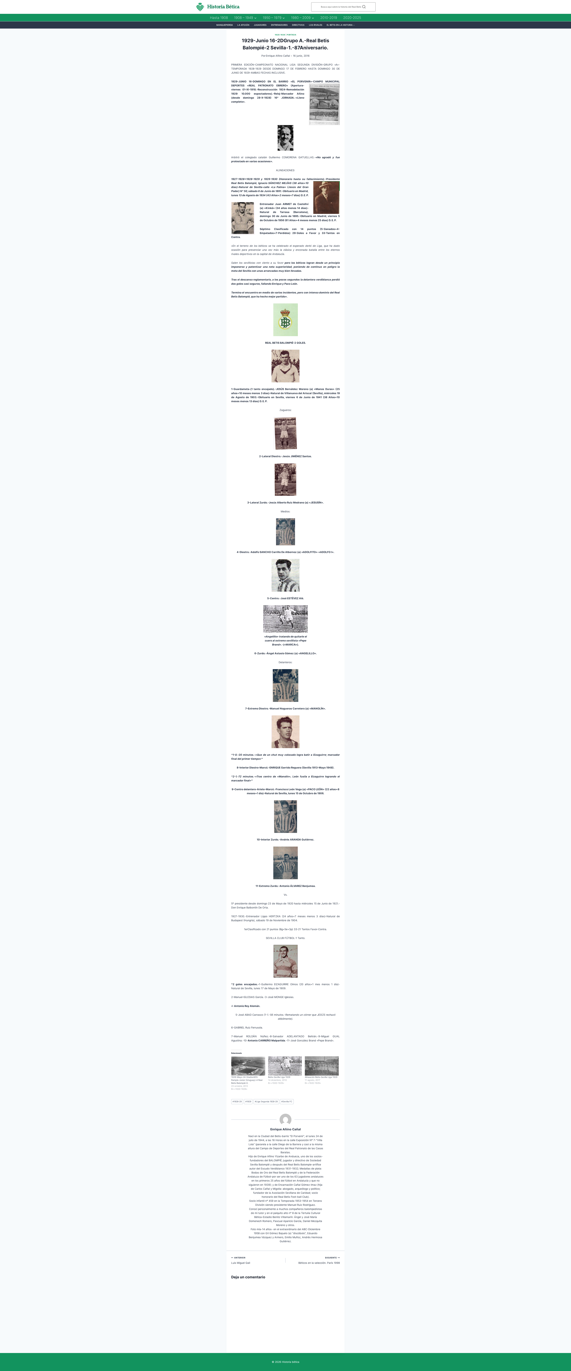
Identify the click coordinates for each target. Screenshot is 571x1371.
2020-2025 (352, 18)
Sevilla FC (286, 1101)
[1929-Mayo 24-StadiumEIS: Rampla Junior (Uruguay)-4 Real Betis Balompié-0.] (248, 1066)
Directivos (298, 25)
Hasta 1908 (219, 18)
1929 (248, 1101)
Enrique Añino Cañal (278, 55)
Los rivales (315, 25)
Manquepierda (224, 25)
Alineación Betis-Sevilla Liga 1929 (321, 1077)
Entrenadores (279, 25)
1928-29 (237, 1101)
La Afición (243, 25)
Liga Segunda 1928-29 (266, 1101)
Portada (291, 35)
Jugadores (260, 25)
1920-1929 (280, 35)
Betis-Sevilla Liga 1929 (279, 1077)
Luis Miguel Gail (240, 1260)
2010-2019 (328, 18)
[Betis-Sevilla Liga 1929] (285, 1066)
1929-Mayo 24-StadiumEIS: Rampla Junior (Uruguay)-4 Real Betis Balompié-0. (246, 1080)
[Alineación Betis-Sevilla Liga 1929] (322, 1066)
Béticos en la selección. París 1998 (319, 1260)
